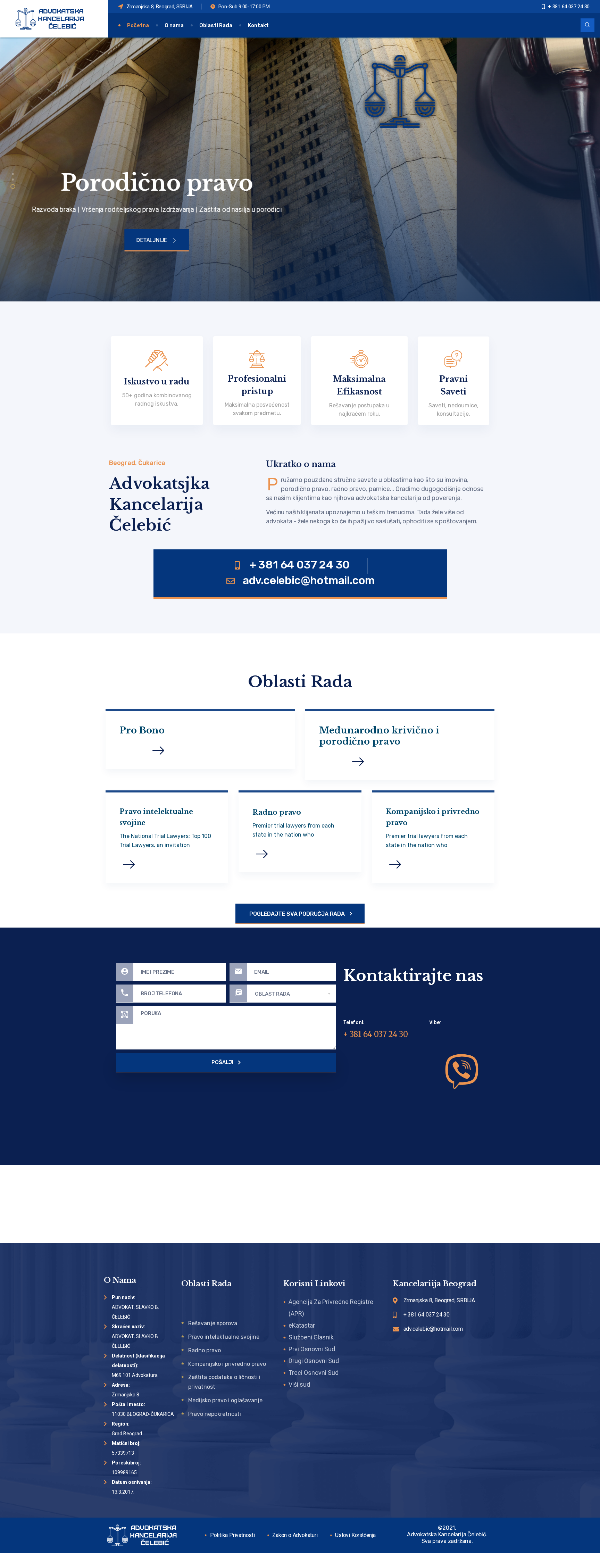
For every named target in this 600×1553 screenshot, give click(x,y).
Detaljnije (295, 244)
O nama (174, 25)
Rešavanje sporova (212, 1323)
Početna (138, 25)
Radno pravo (276, 812)
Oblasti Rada (215, 25)
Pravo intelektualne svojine (156, 817)
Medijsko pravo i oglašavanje (225, 1400)
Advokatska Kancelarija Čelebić (446, 1534)
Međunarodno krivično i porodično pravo (379, 736)
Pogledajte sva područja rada (297, 914)
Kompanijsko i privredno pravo (433, 817)
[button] (13, 174)
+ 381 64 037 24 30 (375, 1034)
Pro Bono (142, 730)
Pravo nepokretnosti (214, 1414)
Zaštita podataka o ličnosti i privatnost (224, 1382)
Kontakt (258, 25)
